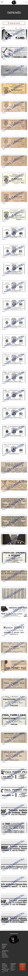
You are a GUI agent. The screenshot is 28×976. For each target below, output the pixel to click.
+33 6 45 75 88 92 (5, 972)
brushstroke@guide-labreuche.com (6, 970)
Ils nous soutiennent (5, 957)
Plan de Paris (4, 945)
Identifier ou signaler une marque (22, 967)
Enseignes (3, 947)
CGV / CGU (4, 951)
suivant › (16, 28)
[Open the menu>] (1, 2)
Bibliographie (4, 946)
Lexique (3, 948)
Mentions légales (4, 955)
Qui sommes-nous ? (5, 956)
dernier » (20, 28)
